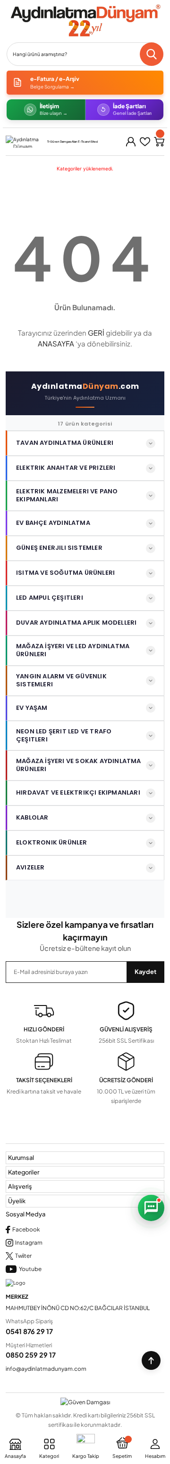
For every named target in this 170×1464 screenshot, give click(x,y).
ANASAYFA (56, 343)
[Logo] (85, 21)
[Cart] (159, 142)
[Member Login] (131, 142)
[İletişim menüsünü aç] (151, 1208)
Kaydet (145, 971)
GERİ (96, 332)
